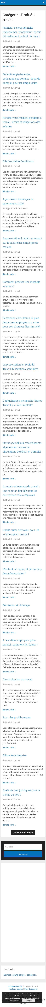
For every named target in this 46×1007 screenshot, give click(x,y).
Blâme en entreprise (14, 755)
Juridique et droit (15, 986)
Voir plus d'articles (24, 832)
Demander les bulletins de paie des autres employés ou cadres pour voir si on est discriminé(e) (21, 322)
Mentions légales (16, 989)
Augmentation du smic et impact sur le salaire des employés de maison (22, 242)
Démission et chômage (16, 605)
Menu (3, 2)
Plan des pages (30, 989)
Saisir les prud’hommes (17, 717)
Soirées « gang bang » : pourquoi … (20, 975)
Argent (8, 208)
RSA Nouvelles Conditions (18, 161)
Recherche (23, 854)
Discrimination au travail (17, 679)
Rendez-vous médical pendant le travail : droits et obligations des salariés (22, 122)
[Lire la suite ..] (9, 66)
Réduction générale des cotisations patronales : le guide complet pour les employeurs (21, 78)
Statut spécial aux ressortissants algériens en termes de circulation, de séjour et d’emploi (22, 447)
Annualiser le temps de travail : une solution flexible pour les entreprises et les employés (21, 491)
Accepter (28, 1000)
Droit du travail (12, 41)
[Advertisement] (23, 889)
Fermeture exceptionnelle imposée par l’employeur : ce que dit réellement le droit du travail (22, 32)
